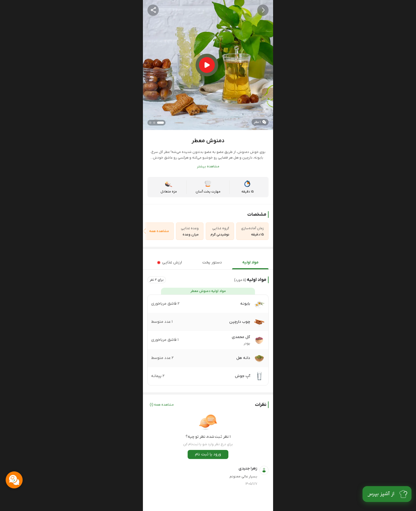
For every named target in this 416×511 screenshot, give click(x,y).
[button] (156, 279)
